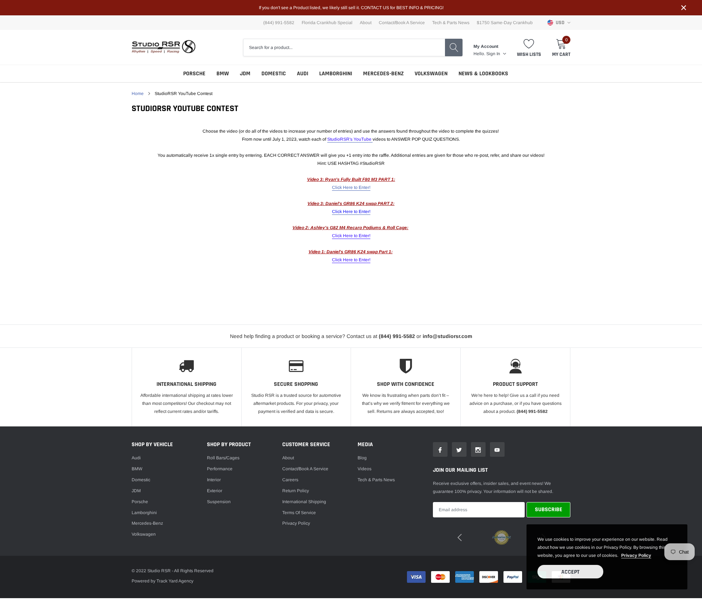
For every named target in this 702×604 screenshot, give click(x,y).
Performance (220, 468)
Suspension (219, 501)
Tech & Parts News (450, 22)
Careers (290, 479)
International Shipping (304, 501)
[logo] (164, 47)
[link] (440, 449)
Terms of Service (299, 512)
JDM (245, 73)
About (365, 22)
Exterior (214, 490)
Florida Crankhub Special (327, 22)
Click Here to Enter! (351, 187)
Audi (302, 73)
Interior (214, 479)
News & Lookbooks (483, 73)
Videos (364, 468)
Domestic (273, 73)
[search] (454, 47)
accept (570, 572)
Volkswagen (431, 73)
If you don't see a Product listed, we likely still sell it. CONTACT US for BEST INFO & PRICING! (351, 7)
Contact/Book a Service (402, 22)
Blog (362, 457)
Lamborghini (335, 73)
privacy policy (636, 555)
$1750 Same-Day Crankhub (505, 22)
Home (138, 93)
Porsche (194, 73)
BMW (222, 73)
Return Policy (295, 490)
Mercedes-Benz (383, 73)
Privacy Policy (296, 523)
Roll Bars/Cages (223, 457)
